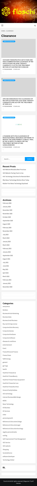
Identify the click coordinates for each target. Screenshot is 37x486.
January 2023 (7, 241)
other (4, 415)
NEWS (4, 401)
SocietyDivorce (7, 453)
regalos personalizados (10, 432)
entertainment (7, 345)
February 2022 (7, 248)
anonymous (6, 306)
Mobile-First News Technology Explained (15, 183)
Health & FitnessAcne (9, 373)
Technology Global (8, 460)
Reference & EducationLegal (11, 425)
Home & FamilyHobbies (10, 390)
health (5, 369)
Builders (5, 310)
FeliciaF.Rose (8, 69)
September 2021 (8, 255)
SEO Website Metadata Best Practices (14, 169)
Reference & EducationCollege (12, 422)
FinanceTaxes (7, 355)
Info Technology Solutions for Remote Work (16, 176)
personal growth (8, 418)
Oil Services (6, 411)
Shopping (6, 449)
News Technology (9, 41)
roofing (5, 435)
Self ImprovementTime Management (14, 439)
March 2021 (6, 276)
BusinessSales (7, 317)
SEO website (6, 446)
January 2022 (7, 252)
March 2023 (6, 238)
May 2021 (5, 269)
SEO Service (6, 442)
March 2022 (6, 245)
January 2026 (7, 207)
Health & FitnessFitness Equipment (14, 380)
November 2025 (7, 214)
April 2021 (6, 273)
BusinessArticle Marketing (11, 313)
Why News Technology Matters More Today (16, 180)
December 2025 (7, 210)
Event (4, 348)
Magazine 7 (27, 481)
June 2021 (6, 266)
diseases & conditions (9, 341)
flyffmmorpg (6, 359)
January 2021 (7, 283)
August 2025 (6, 224)
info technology (7, 394)
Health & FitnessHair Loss (10, 383)
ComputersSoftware (9, 338)
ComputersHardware (9, 334)
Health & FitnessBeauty (10, 376)
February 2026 (7, 203)
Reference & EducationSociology (13, 429)
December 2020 (7, 287)
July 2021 (5, 262)
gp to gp (5, 366)
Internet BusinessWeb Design (12, 397)
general (5, 362)
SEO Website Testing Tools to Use (13, 173)
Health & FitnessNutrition (11, 387)
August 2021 (6, 259)
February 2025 (7, 228)
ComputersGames (8, 331)
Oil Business (6, 408)
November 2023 (7, 231)
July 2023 (5, 235)
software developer (9, 456)
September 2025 (8, 221)
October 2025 (7, 217)
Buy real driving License (10, 324)
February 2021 (7, 280)
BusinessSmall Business (10, 320)
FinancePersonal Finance (10, 352)
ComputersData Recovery (11, 327)
